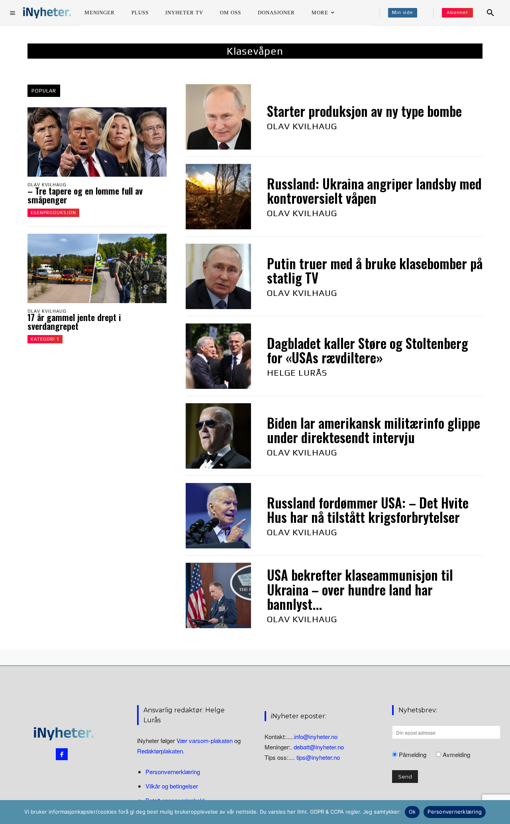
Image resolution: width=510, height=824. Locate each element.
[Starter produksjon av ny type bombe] (218, 117)
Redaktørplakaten (160, 751)
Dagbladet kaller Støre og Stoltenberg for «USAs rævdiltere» (367, 350)
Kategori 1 (45, 339)
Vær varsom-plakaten (205, 740)
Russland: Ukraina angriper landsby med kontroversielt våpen (374, 191)
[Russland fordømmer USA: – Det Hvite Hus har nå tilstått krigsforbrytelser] (218, 515)
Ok (412, 811)
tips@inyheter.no (318, 757)
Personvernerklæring (172, 771)
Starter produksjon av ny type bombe (364, 111)
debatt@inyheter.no (319, 747)
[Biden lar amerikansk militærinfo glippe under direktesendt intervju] (218, 436)
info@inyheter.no (315, 736)
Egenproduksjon (53, 212)
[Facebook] (62, 754)
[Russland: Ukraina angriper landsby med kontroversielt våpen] (218, 196)
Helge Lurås (297, 372)
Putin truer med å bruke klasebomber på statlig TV (375, 271)
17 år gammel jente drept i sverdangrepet (74, 321)
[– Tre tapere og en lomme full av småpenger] (97, 142)
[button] (490, 12)
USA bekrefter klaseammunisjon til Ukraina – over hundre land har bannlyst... (360, 589)
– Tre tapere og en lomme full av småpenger (85, 195)
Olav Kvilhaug (47, 184)
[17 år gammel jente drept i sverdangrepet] (97, 268)
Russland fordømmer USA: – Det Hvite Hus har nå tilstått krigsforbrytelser (368, 510)
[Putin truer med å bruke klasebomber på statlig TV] (218, 276)
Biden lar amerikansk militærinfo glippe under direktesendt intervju (373, 430)
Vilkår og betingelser (171, 786)
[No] (500, 812)
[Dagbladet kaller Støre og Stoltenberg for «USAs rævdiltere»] (218, 356)
